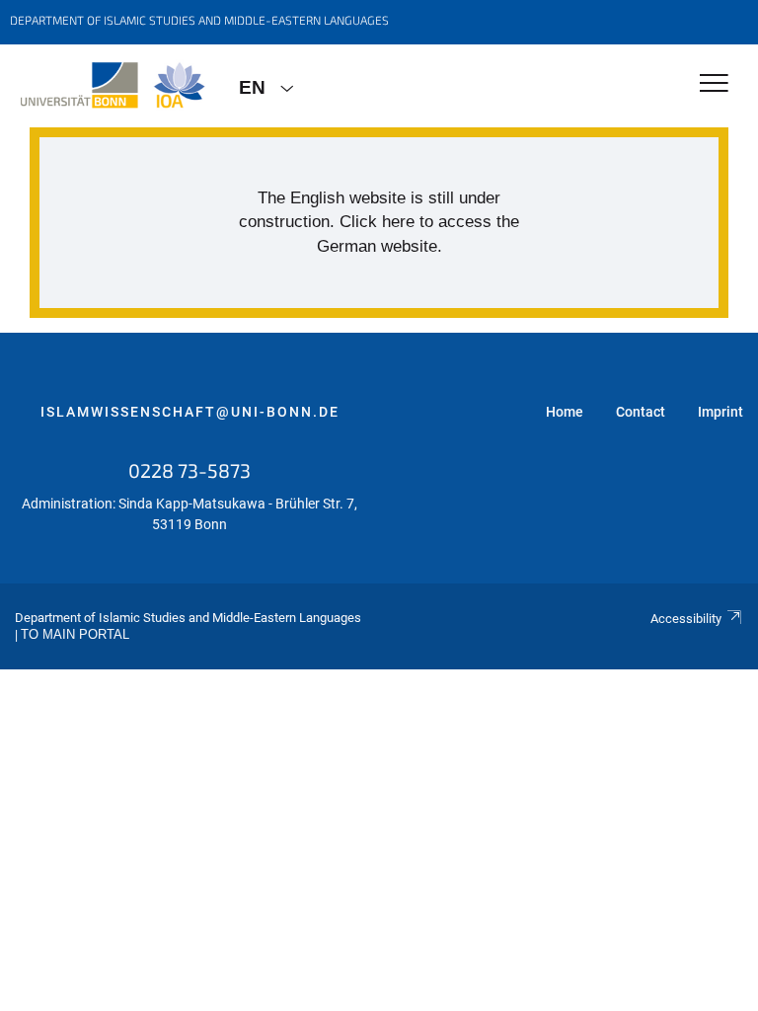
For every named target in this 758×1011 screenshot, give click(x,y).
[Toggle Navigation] (714, 84)
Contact (640, 412)
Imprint (720, 412)
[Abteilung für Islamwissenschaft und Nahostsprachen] (112, 86)
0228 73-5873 (189, 470)
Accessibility (685, 618)
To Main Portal (75, 635)
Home (564, 412)
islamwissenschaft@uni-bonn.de (190, 412)
